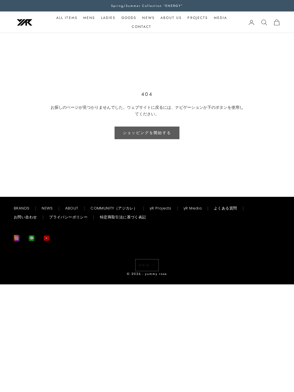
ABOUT (71, 208)
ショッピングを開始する (147, 132)
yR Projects (160, 208)
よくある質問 (225, 208)
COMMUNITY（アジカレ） (113, 208)
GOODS (129, 17)
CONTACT (141, 26)
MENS (89, 17)
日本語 (144, 265)
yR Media (192, 208)
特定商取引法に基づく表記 (123, 217)
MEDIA (220, 17)
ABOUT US (171, 17)
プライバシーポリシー (68, 217)
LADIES (108, 17)
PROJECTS (197, 17)
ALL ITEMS (67, 17)
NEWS (148, 17)
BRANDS (21, 208)
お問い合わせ (25, 217)
